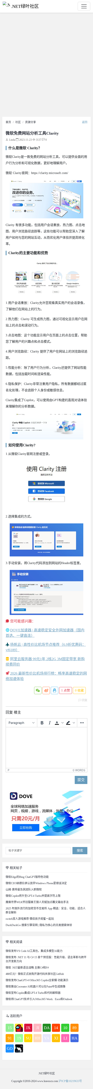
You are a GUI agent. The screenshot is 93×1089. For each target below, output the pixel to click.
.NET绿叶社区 (25, 6)
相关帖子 (15, 868)
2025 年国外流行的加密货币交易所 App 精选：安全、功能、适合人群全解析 (46, 910)
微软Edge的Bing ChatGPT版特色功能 (27, 877)
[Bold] (42, 723)
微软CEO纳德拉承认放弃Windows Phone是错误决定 (36, 883)
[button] (59, 723)
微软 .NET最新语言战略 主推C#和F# (27, 967)
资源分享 (30, 122)
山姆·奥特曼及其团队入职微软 (24, 889)
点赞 (65, 690)
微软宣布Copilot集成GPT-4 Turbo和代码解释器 (33, 992)
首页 (8, 122)
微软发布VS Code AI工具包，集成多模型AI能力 (34, 951)
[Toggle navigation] (84, 6)
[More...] (82, 723)
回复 (84, 700)
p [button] (8, 770)
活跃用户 (15, 1016)
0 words (79, 770)
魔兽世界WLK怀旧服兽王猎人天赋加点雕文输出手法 (37, 902)
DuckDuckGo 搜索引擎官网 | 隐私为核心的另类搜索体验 (39, 925)
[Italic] (49, 723)
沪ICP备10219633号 (70, 1081)
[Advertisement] (46, 66)
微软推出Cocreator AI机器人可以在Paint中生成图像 (35, 986)
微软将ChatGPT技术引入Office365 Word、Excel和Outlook (39, 999)
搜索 (80, 850)
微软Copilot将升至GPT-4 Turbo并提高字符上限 (33, 895)
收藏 (79, 690)
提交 (81, 780)
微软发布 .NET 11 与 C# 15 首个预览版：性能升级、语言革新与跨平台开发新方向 (46, 959)
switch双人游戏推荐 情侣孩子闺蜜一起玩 (30, 918)
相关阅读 (15, 942)
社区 (18, 122)
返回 (84, 122)
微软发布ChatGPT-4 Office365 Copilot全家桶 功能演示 (37, 980)
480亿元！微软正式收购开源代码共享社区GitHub (35, 974)
